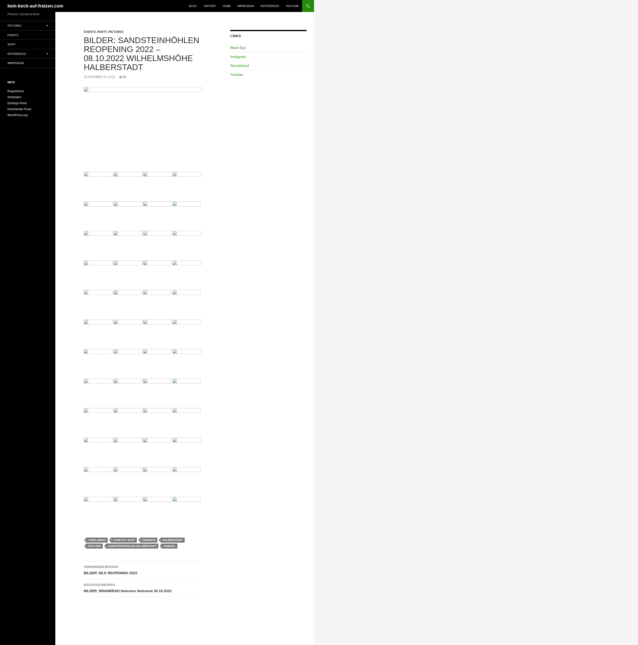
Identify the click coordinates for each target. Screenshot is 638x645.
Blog (193, 5)
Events (90, 32)
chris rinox (97, 540)
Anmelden (14, 97)
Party (102, 32)
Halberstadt (172, 540)
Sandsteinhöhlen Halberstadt (132, 546)
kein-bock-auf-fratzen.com (35, 5)
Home (227, 5)
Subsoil (169, 546)
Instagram (238, 57)
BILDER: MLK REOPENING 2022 (110, 570)
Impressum (246, 5)
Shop (11, 44)
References (269, 5)
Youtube (292, 5)
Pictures (116, 32)
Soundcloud (239, 66)
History (210, 5)
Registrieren (15, 91)
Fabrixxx (149, 540)
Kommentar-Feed (19, 109)
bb (124, 77)
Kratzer (94, 546)
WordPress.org (17, 115)
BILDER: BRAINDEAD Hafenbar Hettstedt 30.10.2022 (128, 588)
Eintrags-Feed (17, 103)
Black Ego (238, 48)
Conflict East (124, 540)
